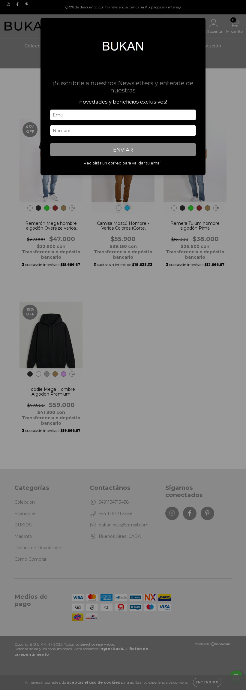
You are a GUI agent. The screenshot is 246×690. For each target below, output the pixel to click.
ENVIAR (123, 150)
